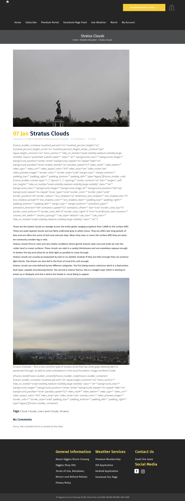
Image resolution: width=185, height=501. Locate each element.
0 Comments (78, 139)
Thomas (64, 139)
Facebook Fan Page (106, 476)
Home (75, 40)
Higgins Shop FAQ (66, 465)
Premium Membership (108, 459)
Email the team (144, 459)
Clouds (32, 411)
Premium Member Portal (142, 7)
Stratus (64, 411)
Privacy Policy (63, 482)
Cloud (23, 411)
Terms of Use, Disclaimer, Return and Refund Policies (71, 474)
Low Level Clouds (48, 411)
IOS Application (104, 465)
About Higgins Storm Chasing (72, 459)
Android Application (106, 471)
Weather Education (88, 40)
